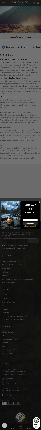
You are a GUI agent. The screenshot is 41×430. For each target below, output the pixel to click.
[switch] (36, 427)
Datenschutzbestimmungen (31, 226)
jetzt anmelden (30, 223)
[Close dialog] (39, 202)
